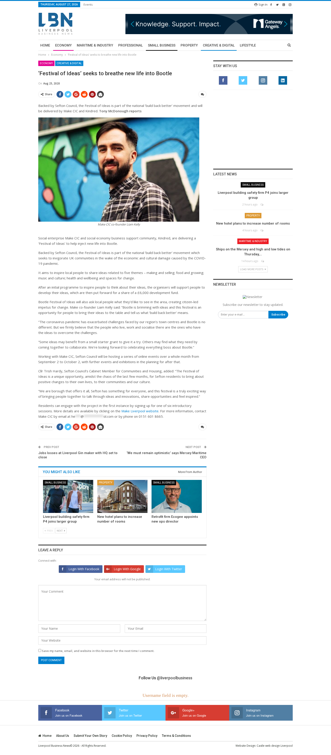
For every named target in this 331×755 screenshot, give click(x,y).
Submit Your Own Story (90, 735)
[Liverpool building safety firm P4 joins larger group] (68, 496)
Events (88, 4)
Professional (130, 45)
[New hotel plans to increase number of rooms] (122, 496)
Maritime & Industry (95, 45)
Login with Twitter (168, 569)
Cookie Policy (122, 735)
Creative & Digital (219, 45)
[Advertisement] (253, 129)
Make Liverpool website (140, 411)
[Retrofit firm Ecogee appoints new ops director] (177, 496)
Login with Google (127, 569)
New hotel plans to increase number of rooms (253, 223)
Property (189, 45)
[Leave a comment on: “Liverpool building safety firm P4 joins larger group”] (262, 204)
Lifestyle (248, 45)
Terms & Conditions (176, 735)
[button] (209, 24)
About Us (62, 735)
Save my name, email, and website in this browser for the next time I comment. (98, 651)
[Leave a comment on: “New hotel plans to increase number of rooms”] (262, 230)
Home (45, 45)
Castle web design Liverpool (275, 746)
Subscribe (278, 314)
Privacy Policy (146, 735)
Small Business (161, 45)
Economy (63, 45)
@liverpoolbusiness (174, 678)
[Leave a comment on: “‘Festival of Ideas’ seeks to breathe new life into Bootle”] (202, 94)
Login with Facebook (83, 569)
